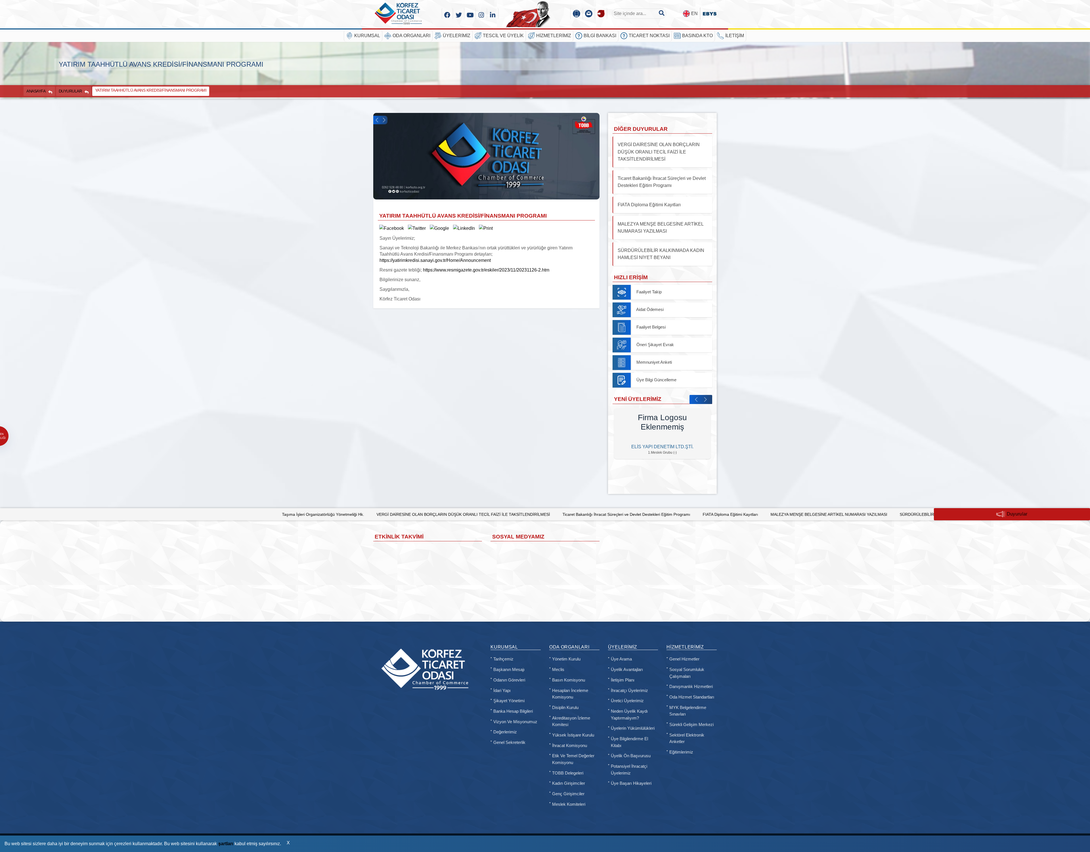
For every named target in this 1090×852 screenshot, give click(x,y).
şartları (225, 843)
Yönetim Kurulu (566, 659)
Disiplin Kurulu (565, 707)
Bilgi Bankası (600, 35)
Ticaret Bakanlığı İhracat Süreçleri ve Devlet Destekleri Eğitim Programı (544, 514)
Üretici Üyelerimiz (627, 701)
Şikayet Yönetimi (509, 701)
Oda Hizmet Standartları (691, 697)
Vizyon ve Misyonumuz (515, 722)
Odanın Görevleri (509, 680)
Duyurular (70, 91)
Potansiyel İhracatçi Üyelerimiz (629, 769)
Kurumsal (367, 35)
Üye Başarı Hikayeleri (631, 783)
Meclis (558, 669)
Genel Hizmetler (684, 659)
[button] (376, 120)
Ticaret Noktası (649, 35)
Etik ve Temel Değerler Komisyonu (573, 759)
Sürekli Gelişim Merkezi (691, 724)
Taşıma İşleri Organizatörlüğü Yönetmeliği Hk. (241, 514)
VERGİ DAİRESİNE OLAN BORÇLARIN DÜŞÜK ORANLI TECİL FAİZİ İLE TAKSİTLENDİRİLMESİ (381, 514)
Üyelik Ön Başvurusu (631, 756)
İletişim (734, 35)
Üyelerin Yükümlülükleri (633, 728)
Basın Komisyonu (568, 680)
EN (694, 13)
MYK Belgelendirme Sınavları (687, 711)
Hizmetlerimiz (553, 35)
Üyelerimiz (456, 35)
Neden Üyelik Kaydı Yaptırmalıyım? (629, 714)
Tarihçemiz (503, 659)
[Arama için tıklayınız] (662, 13)
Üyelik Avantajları (627, 669)
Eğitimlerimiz (681, 752)
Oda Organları (411, 35)
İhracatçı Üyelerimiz (629, 690)
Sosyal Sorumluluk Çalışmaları (686, 673)
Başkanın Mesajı (509, 669)
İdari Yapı (502, 690)
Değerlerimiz (505, 732)
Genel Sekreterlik (509, 742)
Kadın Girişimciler (568, 783)
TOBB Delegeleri (567, 773)
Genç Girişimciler (568, 794)
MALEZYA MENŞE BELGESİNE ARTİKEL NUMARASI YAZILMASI (747, 514)
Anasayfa (35, 91)
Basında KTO (697, 35)
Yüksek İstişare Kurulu (573, 735)
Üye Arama (621, 659)
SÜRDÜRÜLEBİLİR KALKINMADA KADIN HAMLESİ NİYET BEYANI (878, 514)
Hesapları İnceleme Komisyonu (570, 694)
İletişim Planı (622, 680)
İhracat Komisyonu (569, 745)
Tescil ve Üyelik (503, 35)
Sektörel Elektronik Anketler (686, 738)
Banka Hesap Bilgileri (513, 711)
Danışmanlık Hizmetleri (691, 686)
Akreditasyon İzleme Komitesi (571, 721)
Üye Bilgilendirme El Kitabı (629, 742)
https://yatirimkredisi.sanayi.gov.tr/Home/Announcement (435, 260)
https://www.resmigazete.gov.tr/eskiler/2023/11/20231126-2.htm (486, 270)
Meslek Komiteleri (568, 804)
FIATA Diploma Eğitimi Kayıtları (648, 514)
